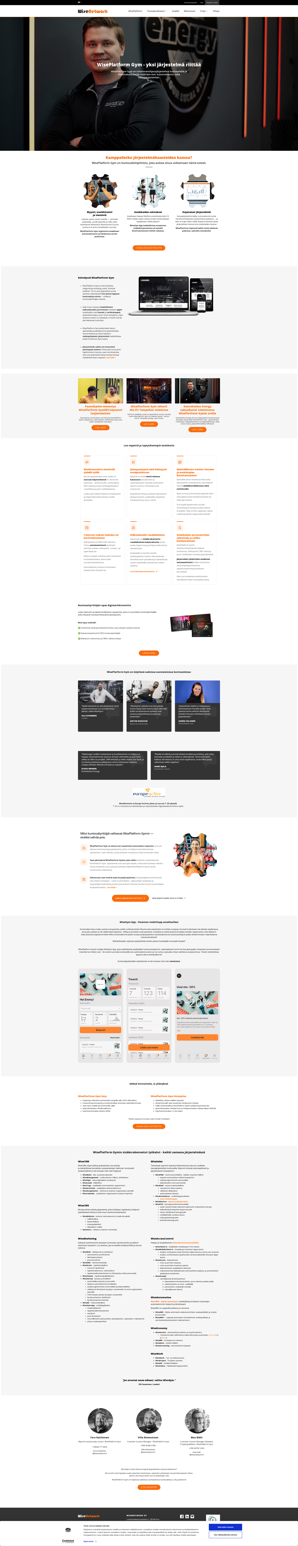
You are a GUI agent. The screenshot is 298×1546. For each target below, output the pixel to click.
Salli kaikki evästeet (225, 1527)
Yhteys (216, 11)
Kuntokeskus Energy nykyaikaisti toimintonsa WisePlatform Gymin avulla (197, 410)
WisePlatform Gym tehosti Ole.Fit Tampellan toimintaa (149, 408)
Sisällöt (175, 11)
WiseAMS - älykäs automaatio (165, 1301)
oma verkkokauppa (168, 1199)
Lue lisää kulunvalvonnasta (142, 571)
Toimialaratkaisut (156, 11)
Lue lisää (100, 427)
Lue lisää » (111, 357)
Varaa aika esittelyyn (149, 248)
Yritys (203, 11)
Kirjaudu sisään (212, 3)
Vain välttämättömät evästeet (225, 1535)
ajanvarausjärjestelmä (178, 1201)
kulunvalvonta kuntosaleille (185, 1242)
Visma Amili (213, 1335)
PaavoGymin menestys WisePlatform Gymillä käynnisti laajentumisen (100, 410)
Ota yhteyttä (149, 1487)
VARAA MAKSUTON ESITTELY (128, 898)
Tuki (201, 3)
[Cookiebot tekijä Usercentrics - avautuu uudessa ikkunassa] (68, 1541)
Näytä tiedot (88, 1541)
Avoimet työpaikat (190, 3)
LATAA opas (149, 653)
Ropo (164, 1337)
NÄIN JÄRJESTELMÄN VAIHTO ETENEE (167, 898)
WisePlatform (135, 11)
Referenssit (189, 11)
